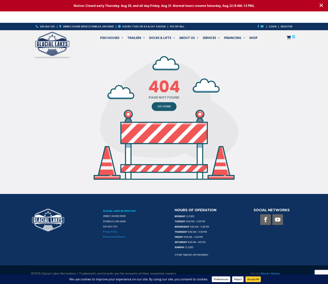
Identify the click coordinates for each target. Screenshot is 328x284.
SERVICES (209, 38)
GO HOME (164, 106)
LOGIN (273, 26)
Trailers (134, 38)
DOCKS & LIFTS (160, 38)
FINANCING (232, 38)
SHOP (253, 38)
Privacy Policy (110, 231)
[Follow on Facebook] (265, 219)
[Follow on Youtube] (277, 219)
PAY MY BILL (177, 26)
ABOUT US (187, 38)
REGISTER (286, 26)
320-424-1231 (47, 26)
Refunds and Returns (114, 236)
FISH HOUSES (109, 38)
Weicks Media (270, 273)
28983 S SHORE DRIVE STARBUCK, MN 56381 (88, 26)
